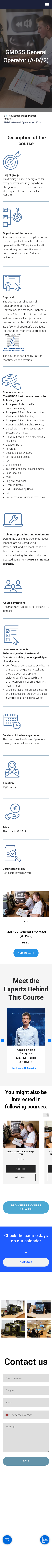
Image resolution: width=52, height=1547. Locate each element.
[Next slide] (47, 904)
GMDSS (8, 119)
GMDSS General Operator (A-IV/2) (22, 122)
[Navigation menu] (47, 4)
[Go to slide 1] (24, 921)
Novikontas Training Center (22, 115)
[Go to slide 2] (27, 921)
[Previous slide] (2, 1040)
